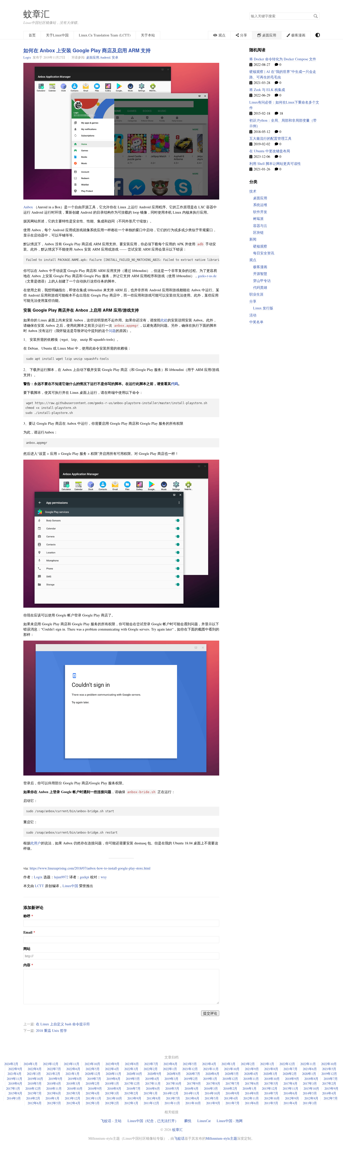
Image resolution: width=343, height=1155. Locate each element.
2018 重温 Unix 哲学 (51, 1030)
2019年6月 (113, 1078)
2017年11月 (153, 1083)
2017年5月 (271, 1083)
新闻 (252, 239)
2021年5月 (329, 1069)
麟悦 (187, 1120)
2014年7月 (271, 1093)
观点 (252, 259)
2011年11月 (172, 1103)
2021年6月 (310, 1069)
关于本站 (148, 35)
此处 (163, 320)
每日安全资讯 (263, 253)
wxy (104, 877)
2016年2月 (230, 1088)
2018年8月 (311, 1078)
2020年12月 (92, 1073)
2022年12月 (287, 1064)
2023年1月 (267, 1064)
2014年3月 (14, 1098)
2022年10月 (329, 1064)
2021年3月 (34, 1073)
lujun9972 (61, 877)
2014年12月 (171, 1093)
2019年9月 (55, 1078)
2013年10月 (114, 1098)
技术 (252, 191)
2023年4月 (209, 1064)
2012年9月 (292, 1098)
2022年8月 (35, 1069)
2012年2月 (112, 1103)
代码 (174, 383)
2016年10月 (75, 1088)
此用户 (35, 843)
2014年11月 (191, 1093)
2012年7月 (331, 1098)
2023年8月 (132, 1064)
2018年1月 (112, 1083)
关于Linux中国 (57, 35)
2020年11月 (113, 1073)
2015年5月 (73, 1093)
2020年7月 (193, 1073)
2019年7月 (94, 1078)
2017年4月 (290, 1083)
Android (105, 57)
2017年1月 (13, 1088)
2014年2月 (33, 1098)
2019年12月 (329, 1073)
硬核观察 (260, 246)
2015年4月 (93, 1093)
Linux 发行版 (263, 308)
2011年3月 (310, 1103)
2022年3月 (131, 1069)
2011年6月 (252, 1103)
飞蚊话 (179, 1138)
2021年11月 (211, 1069)
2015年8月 (15, 1093)
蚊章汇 (36, 14)
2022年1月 (170, 1069)
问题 (112, 330)
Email (27, 932)
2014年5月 (310, 1093)
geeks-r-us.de (207, 275)
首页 (32, 35)
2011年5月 (271, 1103)
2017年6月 (252, 1083)
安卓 (115, 57)
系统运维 (260, 204)
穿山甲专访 (262, 280)
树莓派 (258, 218)
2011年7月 (232, 1103)
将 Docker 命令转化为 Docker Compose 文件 (282, 59)
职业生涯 (256, 294)
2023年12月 (51, 1064)
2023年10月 (92, 1064)
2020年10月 (134, 1073)
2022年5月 (93, 1069)
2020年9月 (154, 1073)
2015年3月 (112, 1093)
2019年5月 (133, 1078)
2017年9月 (194, 1083)
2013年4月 (231, 1098)
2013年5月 (212, 1098)
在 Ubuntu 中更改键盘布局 (269, 151)
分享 (252, 301)
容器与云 (260, 225)
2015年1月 (151, 1093)
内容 (26, 965)
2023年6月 (170, 1064)
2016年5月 (172, 1088)
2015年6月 (54, 1093)
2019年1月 (210, 1078)
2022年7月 (54, 1069)
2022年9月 (15, 1069)
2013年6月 (192, 1098)
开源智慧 (260, 273)
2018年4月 (54, 1083)
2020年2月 (290, 1073)
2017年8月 (213, 1083)
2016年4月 (192, 1088)
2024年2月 (11, 1064)
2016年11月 (54, 1088)
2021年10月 (232, 1069)
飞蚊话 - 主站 (111, 1120)
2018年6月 (15, 1083)
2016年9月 (95, 1088)
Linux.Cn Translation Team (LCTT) (105, 35)
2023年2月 (248, 1064)
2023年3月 (228, 1064)
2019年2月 (191, 1078)
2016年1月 (250, 1088)
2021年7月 (290, 1069)
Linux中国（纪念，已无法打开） (153, 1120)
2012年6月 (35, 1103)
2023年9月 (112, 1064)
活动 (252, 315)
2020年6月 (212, 1073)
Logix (27, 57)
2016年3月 (211, 1088)
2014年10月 (212, 1093)
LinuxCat (204, 1120)
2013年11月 (93, 1098)
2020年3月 (270, 1073)
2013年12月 (72, 1098)
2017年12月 (132, 1083)
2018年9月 (292, 1078)
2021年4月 (15, 1073)
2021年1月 (73, 1073)
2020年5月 (232, 1073)
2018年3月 (73, 1083)
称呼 (26, 916)
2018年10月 (272, 1078)
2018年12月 (230, 1078)
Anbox (28, 207)
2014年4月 (329, 1093)
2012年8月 (311, 1098)
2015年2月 (131, 1093)
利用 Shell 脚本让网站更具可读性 (275, 163)
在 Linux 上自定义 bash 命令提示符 (63, 1024)
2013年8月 (154, 1098)
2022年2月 (151, 1069)
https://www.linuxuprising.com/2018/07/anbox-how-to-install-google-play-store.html (90, 868)
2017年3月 (310, 1083)
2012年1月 (131, 1103)
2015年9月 (331, 1088)
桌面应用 (92, 57)
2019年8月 (75, 1078)
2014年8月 (252, 1093)
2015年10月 (311, 1088)
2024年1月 (31, 1064)
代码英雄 (260, 287)
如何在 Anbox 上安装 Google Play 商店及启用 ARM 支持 (87, 50)
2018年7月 (331, 1078)
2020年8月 (174, 1073)
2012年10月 (272, 1098)
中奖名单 (256, 321)
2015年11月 (290, 1088)
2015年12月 (269, 1088)
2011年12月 (151, 1103)
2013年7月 (173, 1098)
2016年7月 (134, 1088)
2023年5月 (190, 1064)
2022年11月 (308, 1064)
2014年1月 (52, 1098)
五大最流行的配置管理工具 (270, 138)
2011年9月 (213, 1103)
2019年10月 (35, 1078)
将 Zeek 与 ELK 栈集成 (267, 89)
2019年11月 (14, 1078)
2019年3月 (171, 1078)
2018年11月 (251, 1078)
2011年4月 (290, 1103)
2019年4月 (152, 1078)
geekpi (84, 877)
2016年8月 (114, 1088)
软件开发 (260, 211)
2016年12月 (33, 1088)
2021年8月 (271, 1069)
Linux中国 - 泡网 (230, 1120)
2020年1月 (309, 1073)
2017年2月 (329, 1083)
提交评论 (210, 1013)
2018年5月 (35, 1083)
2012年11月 (251, 1098)
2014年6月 (290, 1093)
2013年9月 (134, 1098)
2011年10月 (193, 1103)
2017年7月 (232, 1083)
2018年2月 (93, 1083)
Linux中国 (70, 885)
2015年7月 (35, 1093)
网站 (26, 949)
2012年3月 (93, 1103)
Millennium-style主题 (221, 1138)
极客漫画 (260, 266)
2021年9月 (252, 1069)
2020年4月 (251, 1073)
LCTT (39, 885)
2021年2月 (53, 1073)
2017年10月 (174, 1083)
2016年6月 (153, 1088)
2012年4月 (73, 1103)
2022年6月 (73, 1069)
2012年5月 (54, 1103)
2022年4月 (112, 1069)
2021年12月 (190, 1069)
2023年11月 (71, 1064)
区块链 (258, 232)
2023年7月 (151, 1064)
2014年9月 (232, 1093)
